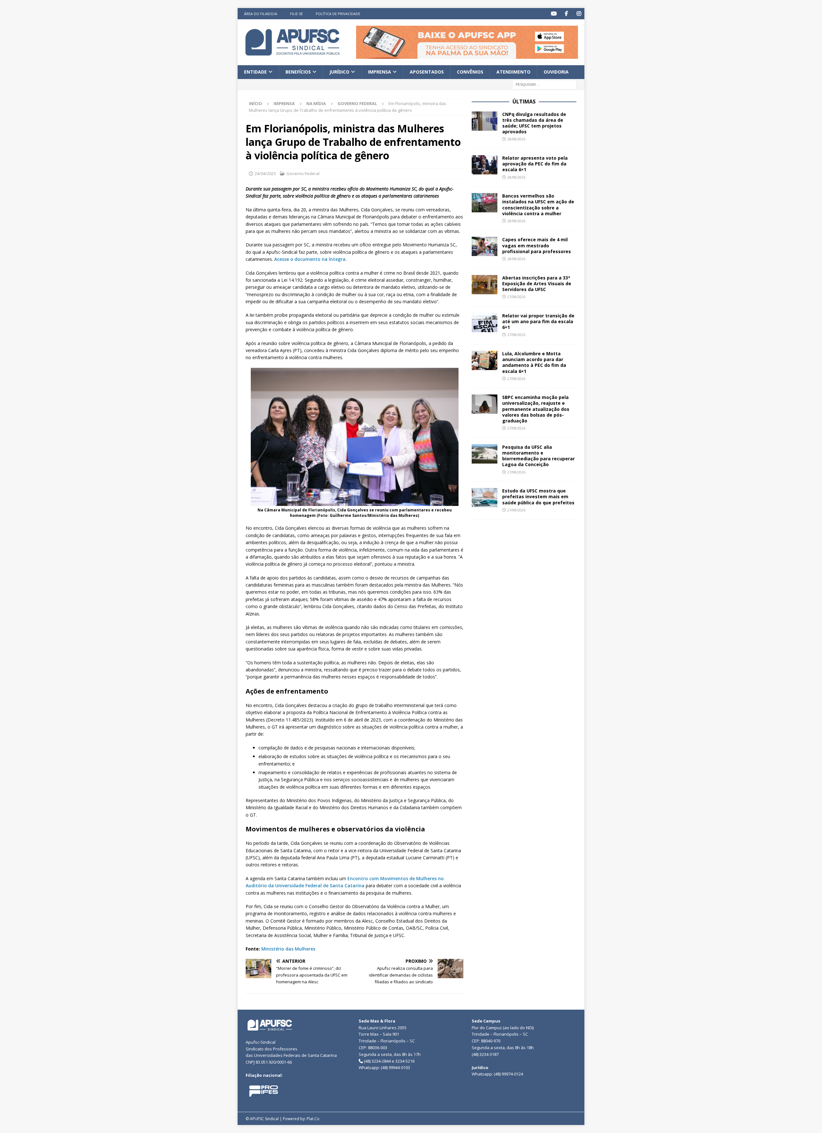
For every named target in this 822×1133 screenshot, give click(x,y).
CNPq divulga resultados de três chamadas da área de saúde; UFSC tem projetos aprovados (534, 123)
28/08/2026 (516, 139)
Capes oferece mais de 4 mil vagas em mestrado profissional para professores (536, 245)
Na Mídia (316, 103)
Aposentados (427, 72)
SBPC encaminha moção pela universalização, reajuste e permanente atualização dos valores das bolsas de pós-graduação (535, 409)
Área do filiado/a (260, 13)
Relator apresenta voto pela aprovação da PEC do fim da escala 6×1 (535, 164)
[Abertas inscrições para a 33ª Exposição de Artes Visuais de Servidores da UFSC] (484, 284)
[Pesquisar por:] (544, 84)
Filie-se (296, 13)
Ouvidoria (556, 72)
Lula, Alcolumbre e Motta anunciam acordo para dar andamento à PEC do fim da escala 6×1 (534, 362)
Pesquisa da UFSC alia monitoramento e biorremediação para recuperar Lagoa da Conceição (538, 456)
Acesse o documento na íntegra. (310, 259)
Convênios (470, 72)
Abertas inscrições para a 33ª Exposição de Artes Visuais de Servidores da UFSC (536, 283)
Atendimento (513, 72)
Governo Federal (302, 173)
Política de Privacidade (338, 13)
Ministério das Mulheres (288, 949)
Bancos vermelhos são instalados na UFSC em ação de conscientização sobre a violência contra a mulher (538, 205)
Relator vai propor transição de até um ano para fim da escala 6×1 (538, 321)
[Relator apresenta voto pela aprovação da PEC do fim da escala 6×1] (484, 164)
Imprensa (379, 72)
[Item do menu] (553, 13)
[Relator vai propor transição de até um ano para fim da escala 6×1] (484, 322)
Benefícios (298, 72)
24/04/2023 (265, 173)
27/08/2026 (516, 296)
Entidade (255, 72)
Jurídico (339, 72)
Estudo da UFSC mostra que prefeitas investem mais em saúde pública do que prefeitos (538, 496)
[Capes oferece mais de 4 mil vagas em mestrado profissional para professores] (484, 246)
